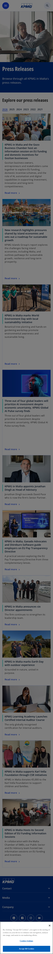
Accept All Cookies (26, 949)
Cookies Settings (26, 941)
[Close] (49, 925)
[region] (26, 938)
